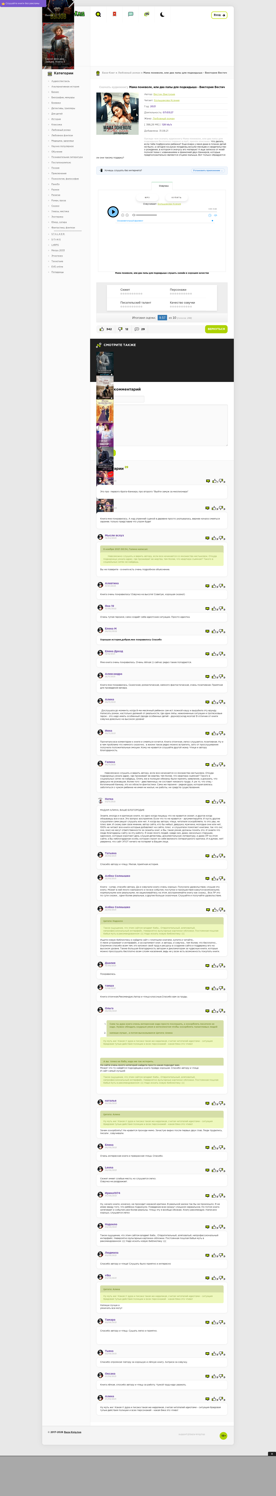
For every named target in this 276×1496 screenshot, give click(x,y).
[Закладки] (115, 14)
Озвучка (164, 186)
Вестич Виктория (164, 94)
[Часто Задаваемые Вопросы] (146, 14)
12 (126, 329)
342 (109, 329)
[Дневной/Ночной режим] (162, 14)
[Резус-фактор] (105, 435)
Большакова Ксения (167, 100)
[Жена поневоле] (105, 411)
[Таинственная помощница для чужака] (105, 459)
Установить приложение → (208, 171)
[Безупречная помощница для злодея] (105, 364)
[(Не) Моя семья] (105, 387)
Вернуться (216, 329)
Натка (109, 799)
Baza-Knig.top (72, 1432)
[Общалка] (131, 14)
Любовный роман (129, 73)
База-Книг (108, 73)
